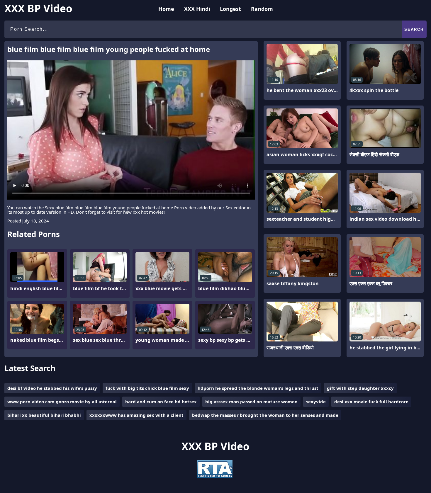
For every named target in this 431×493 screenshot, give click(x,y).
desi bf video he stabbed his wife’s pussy (52, 388)
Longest (230, 8)
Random (262, 8)
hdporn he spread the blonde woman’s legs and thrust (258, 388)
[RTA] (215, 476)
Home (166, 8)
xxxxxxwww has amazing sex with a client (136, 415)
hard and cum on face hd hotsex (161, 401)
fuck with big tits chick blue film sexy (147, 388)
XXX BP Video (38, 8)
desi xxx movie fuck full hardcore (371, 401)
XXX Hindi (197, 8)
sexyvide (316, 401)
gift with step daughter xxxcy (360, 388)
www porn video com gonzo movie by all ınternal (62, 401)
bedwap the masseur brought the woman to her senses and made (265, 415)
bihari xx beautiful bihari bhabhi (44, 415)
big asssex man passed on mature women (251, 401)
